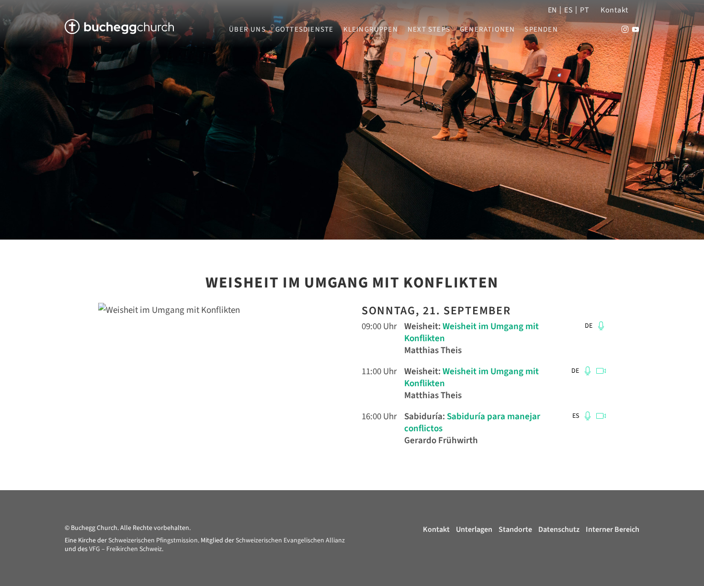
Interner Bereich (612, 529)
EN (552, 10)
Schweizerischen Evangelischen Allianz (290, 540)
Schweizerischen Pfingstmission (153, 540)
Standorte (515, 529)
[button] (600, 326)
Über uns (247, 29)
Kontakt (614, 10)
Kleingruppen (370, 29)
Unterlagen (474, 529)
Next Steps (429, 29)
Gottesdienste (304, 29)
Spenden (540, 29)
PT (584, 10)
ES (568, 10)
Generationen (487, 29)
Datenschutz (558, 529)
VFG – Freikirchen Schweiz (125, 549)
